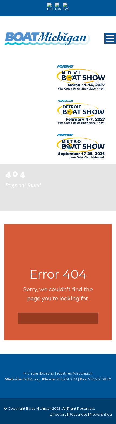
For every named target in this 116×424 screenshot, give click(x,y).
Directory (58, 414)
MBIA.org (31, 379)
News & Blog (101, 414)
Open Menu (110, 38)
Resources (78, 414)
